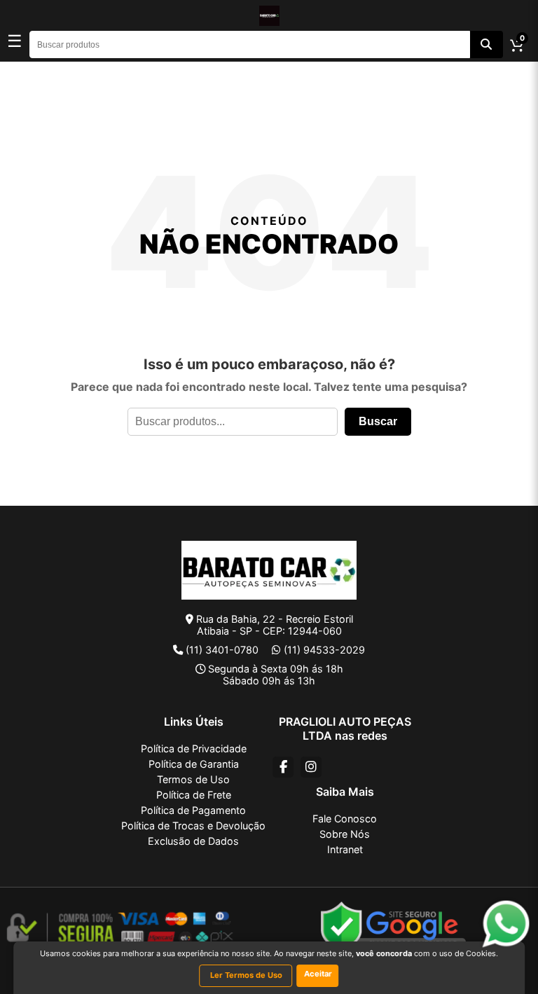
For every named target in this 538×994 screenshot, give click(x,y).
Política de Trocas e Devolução (193, 825)
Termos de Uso (193, 779)
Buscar (378, 421)
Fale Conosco (344, 818)
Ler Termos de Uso (246, 975)
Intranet (345, 849)
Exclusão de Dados (193, 841)
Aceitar (318, 974)
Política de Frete (193, 795)
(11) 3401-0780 (222, 650)
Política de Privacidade (194, 748)
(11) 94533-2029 (324, 650)
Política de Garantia (194, 764)
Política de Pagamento (193, 810)
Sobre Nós (344, 834)
